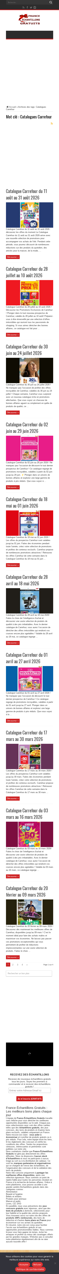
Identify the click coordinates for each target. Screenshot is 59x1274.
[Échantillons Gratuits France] (29, 23)
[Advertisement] (29, 74)
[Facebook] (27, 7)
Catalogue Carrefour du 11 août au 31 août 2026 (26, 194)
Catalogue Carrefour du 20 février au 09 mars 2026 (27, 891)
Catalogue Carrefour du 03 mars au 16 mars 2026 (27, 813)
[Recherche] (50, 2)
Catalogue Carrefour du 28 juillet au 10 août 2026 (27, 272)
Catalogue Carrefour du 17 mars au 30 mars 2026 (26, 735)
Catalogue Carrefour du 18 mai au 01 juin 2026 (26, 502)
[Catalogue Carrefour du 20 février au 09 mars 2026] (29, 924)
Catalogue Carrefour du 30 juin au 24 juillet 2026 (27, 349)
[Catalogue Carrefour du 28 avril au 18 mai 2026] (29, 613)
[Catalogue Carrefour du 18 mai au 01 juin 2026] (29, 535)
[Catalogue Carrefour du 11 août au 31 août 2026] (29, 227)
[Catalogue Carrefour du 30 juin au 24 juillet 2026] (29, 382)
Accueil (12, 107)
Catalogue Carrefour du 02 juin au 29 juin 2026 (27, 427)
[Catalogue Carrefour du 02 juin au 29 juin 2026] (29, 460)
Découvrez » (13, 257)
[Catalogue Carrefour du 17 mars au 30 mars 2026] (29, 768)
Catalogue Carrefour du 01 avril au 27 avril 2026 (27, 657)
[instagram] (34, 7)
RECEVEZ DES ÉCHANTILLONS (29, 1074)
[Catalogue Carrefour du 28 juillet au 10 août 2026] (29, 304)
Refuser (37, 1264)
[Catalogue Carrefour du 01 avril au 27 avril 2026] (29, 690)
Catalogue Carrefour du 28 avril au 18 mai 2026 (27, 580)
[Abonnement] (52, 123)
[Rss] (23, 7)
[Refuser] (55, 1263)
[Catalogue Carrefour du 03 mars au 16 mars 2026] (29, 846)
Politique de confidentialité (30, 1269)
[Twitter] (31, 7)
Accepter (24, 1264)
